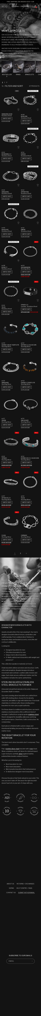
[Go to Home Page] (20, 6)
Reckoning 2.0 (6, 154)
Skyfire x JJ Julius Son (28, 345)
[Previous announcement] (3, 2)
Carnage (24, 535)
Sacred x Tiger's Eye (28, 382)
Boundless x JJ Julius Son (30, 458)
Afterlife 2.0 (6, 498)
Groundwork (25, 267)
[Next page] (26, 553)
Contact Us (11, 892)
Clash (4, 535)
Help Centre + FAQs (24, 888)
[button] (2, 6)
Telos (4, 307)
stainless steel (33, 714)
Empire (23, 229)
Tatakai (4, 458)
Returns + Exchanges (25, 884)
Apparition (25, 192)
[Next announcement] (38, 2)
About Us (10, 884)
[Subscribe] (32, 961)
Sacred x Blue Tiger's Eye (10, 345)
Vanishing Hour (7, 114)
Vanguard (5, 192)
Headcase (5, 229)
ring (31, 749)
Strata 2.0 (24, 305)
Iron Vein (24, 116)
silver (21, 754)
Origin (4, 420)
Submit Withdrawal (26, 892)
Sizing (11, 888)
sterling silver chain (12, 749)
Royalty (4, 267)
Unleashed (25, 420)
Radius (23, 154)
